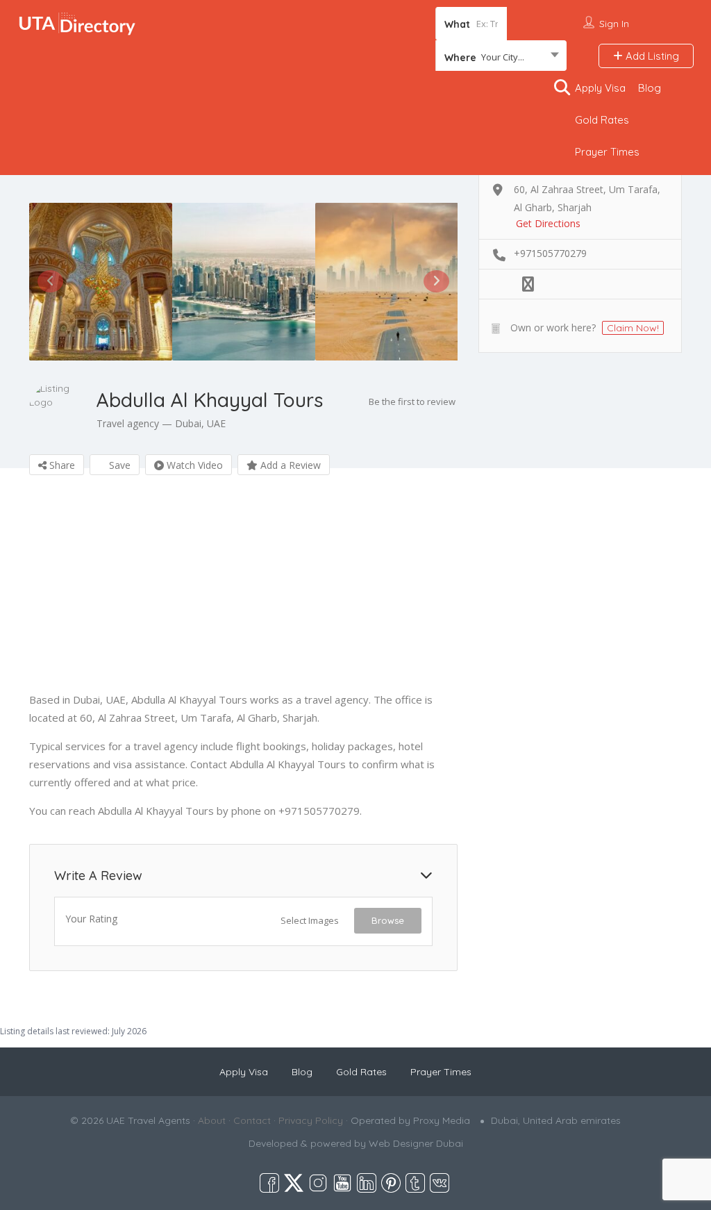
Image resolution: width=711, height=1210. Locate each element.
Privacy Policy (310, 1120)
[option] (100, 281)
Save (118, 465)
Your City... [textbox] (502, 57)
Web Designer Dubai (416, 1143)
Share (61, 465)
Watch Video (193, 465)
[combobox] (501, 57)
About (212, 1120)
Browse (387, 920)
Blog (649, 87)
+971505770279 (550, 253)
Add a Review (289, 465)
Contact (252, 1120)
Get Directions (548, 223)
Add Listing (651, 56)
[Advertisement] (243, 593)
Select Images (310, 920)
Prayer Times (607, 151)
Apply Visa (600, 87)
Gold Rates (602, 119)
